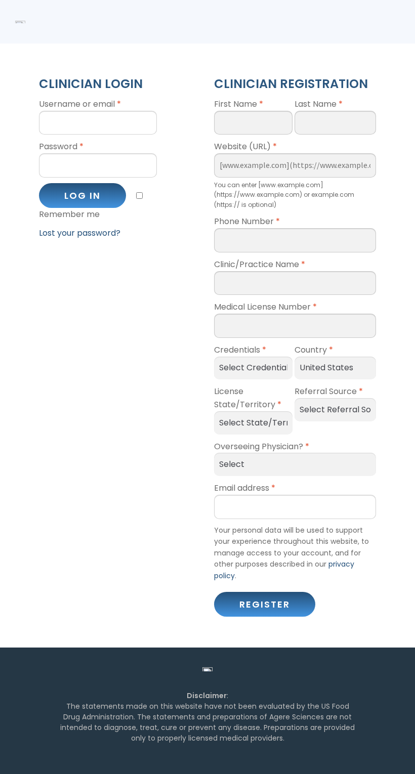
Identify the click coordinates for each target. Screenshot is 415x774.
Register (264, 604)
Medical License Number (265, 307)
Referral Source (329, 391)
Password (61, 146)
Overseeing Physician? (261, 446)
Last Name (319, 104)
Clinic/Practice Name (259, 264)
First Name (238, 104)
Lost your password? (79, 233)
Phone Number (247, 221)
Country (314, 350)
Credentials (240, 350)
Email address (244, 488)
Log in (82, 195)
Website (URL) (245, 146)
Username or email (80, 104)
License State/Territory (247, 397)
